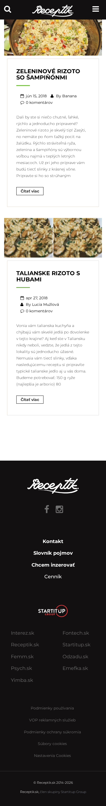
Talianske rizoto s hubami (48, 276)
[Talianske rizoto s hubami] (53, 237)
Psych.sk (21, 668)
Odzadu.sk (75, 657)
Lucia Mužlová (45, 304)
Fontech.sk (76, 633)
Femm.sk (22, 657)
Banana (69, 96)
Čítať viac (30, 191)
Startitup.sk (77, 645)
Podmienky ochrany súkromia (52, 732)
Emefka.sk (75, 668)
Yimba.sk (22, 680)
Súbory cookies (52, 743)
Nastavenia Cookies (52, 755)
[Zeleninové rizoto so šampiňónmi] (53, 35)
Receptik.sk (25, 645)
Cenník (53, 577)
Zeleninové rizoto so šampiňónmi (48, 74)
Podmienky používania (52, 708)
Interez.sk (22, 633)
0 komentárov (39, 102)
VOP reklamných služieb (52, 720)
